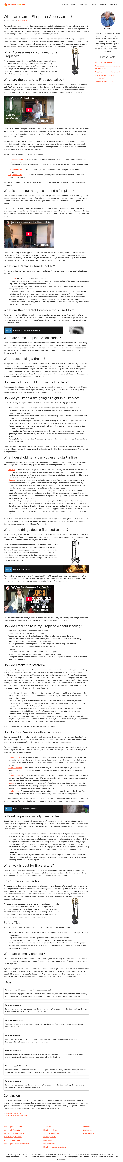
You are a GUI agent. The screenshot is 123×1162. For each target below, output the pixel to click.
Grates (11, 783)
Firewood (103, 4)
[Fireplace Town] (15, 4)
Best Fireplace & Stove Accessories (17, 1144)
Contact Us (87, 1130)
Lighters (11, 480)
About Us (86, 1127)
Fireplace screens (15, 159)
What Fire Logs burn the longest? (17, 1115)
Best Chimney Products (13, 1137)
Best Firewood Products (13, 1140)
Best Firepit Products (12, 1130)
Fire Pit (73, 4)
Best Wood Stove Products (14, 1133)
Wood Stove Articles (51, 1133)
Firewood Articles (50, 1140)
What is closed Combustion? (105, 62)
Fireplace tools (14, 757)
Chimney (94, 4)
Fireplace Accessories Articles (54, 1147)
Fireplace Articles (50, 1130)
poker (14, 278)
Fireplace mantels (15, 170)
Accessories (114, 4)
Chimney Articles (49, 1137)
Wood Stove (83, 4)
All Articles (47, 1127)
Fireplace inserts (15, 175)
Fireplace (65, 4)
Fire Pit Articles (49, 1144)
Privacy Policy (88, 1133)
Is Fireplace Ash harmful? (14, 1113)
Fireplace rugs (13, 791)
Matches (11, 470)
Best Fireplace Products (13, 1127)
